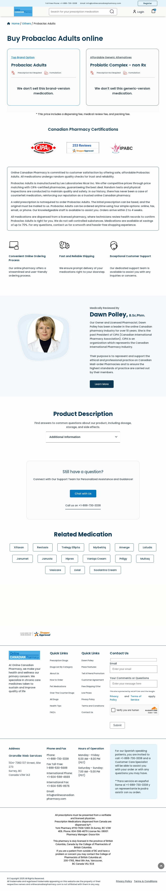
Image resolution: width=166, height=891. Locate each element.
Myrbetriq (99, 547)
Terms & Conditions (145, 881)
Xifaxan (19, 547)
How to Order (56, 679)
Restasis (42, 547)
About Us (54, 673)
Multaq (145, 559)
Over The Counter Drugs (62, 692)
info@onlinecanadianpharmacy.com (103, 3)
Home (15, 23)
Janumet (23, 559)
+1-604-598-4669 (58, 777)
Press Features (89, 667)
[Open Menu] (10, 11)
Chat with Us (83, 493)
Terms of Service (136, 698)
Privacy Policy (88, 699)
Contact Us (87, 712)
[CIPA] (43, 148)
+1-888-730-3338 (68, 3)
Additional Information (64, 437)
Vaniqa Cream (96, 559)
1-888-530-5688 (57, 768)
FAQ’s (52, 712)
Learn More (104, 384)
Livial (77, 570)
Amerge (124, 547)
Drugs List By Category (61, 667)
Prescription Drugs (59, 660)
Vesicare (55, 570)
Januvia (47, 559)
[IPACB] (122, 148)
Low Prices (87, 692)
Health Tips (55, 705)
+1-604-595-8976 (58, 786)
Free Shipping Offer (91, 686)
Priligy (123, 559)
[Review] (83, 148)
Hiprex (70, 559)
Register (147, 3)
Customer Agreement (93, 679)
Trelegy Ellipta (71, 547)
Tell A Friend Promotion (93, 673)
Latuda (147, 547)
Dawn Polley (88, 660)
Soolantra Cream (105, 570)
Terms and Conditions (93, 705)
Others (26, 23)
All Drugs (54, 699)
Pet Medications (58, 686)
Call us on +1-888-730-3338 (83, 505)
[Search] (111, 11)
